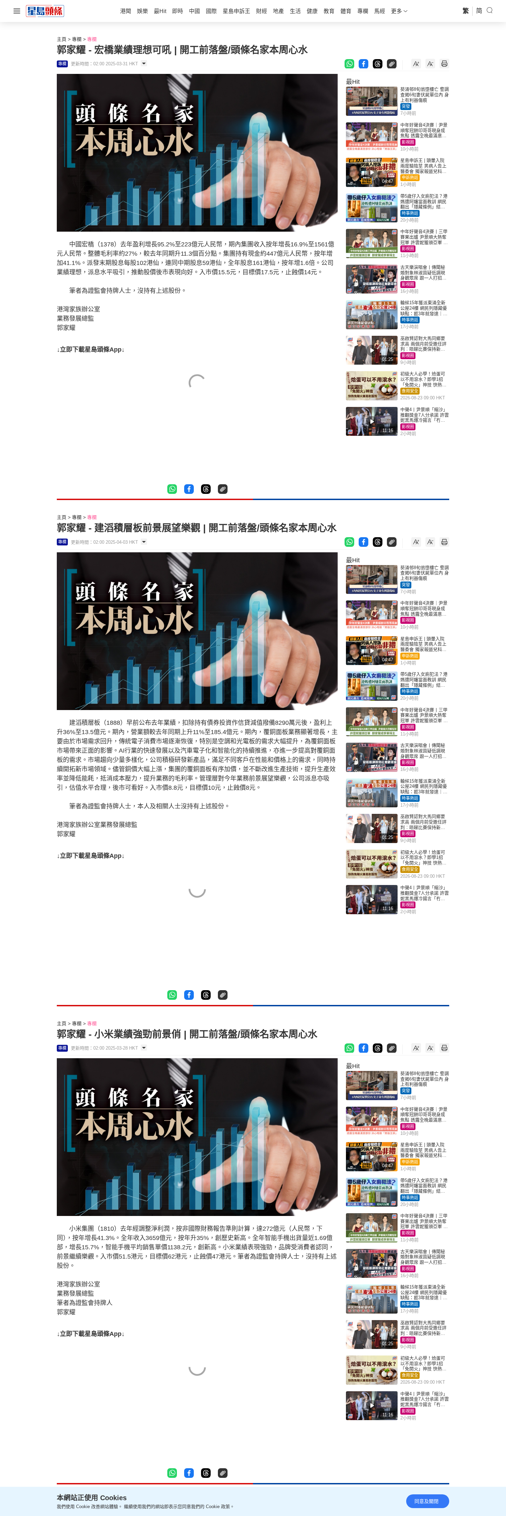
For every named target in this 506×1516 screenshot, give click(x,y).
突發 (406, 106)
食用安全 (410, 391)
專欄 (77, 39)
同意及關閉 (426, 1501)
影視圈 (408, 142)
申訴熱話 (410, 178)
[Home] (45, 10)
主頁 (61, 39)
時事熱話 (410, 213)
